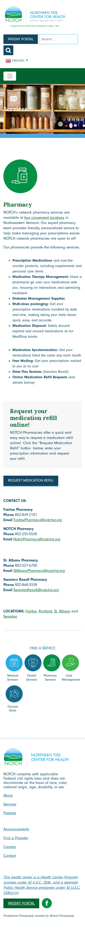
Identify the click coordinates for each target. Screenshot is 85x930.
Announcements (16, 829)
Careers (9, 847)
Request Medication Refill (31, 480)
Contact (9, 855)
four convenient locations (44, 217)
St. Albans (62, 611)
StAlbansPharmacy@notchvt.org (39, 571)
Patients (9, 813)
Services (9, 804)
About (8, 795)
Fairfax (31, 611)
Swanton (10, 616)
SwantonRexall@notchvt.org (36, 590)
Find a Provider (15, 838)
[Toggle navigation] (9, 76)
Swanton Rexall (56, 372)
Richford (45, 611)
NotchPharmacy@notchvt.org (36, 539)
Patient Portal (20, 39)
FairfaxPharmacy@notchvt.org (37, 520)
